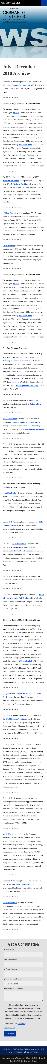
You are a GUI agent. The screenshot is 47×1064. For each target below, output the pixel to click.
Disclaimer (20, 1058)
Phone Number (11, 969)
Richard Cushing (20, 184)
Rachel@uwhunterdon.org (27, 386)
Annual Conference (11, 181)
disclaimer (21, 1024)
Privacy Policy (9, 1028)
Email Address (11, 959)
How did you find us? (13, 979)
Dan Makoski (15, 378)
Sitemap (34, 1061)
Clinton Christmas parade (23, 85)
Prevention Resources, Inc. (25, 551)
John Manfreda (9, 493)
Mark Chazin (18, 744)
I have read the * (16, 1024)
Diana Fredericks (19, 544)
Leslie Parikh (8, 246)
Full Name (9, 950)
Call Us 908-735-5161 (10, 3)
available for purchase (34, 429)
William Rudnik (25, 145)
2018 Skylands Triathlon (16, 719)
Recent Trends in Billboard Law (26, 422)
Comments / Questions (14, 989)
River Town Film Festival (21, 884)
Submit (9, 1034)
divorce (16, 113)
